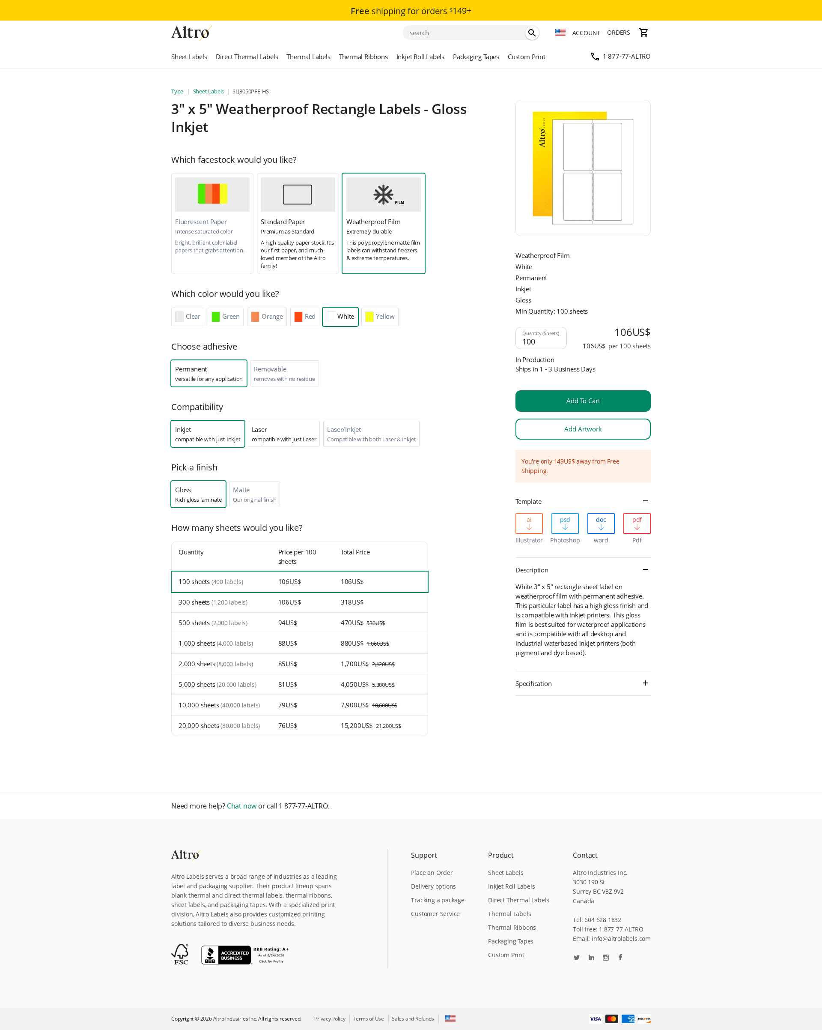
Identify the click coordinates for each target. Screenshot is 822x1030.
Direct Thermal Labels (247, 56)
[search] (532, 33)
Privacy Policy (329, 1018)
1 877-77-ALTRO (627, 56)
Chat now (241, 806)
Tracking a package (437, 900)
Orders (618, 32)
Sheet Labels (189, 56)
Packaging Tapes (476, 56)
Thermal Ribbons (363, 56)
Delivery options (433, 886)
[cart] (644, 32)
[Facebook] (620, 958)
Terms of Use (368, 1018)
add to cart (583, 400)
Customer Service (435, 914)
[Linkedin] (591, 958)
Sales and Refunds (413, 1018)
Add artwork (583, 429)
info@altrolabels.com (621, 938)
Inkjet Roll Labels (420, 56)
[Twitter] (577, 958)
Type (178, 91)
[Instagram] (606, 958)
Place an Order (432, 872)
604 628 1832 (602, 920)
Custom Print (526, 56)
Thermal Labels (308, 56)
